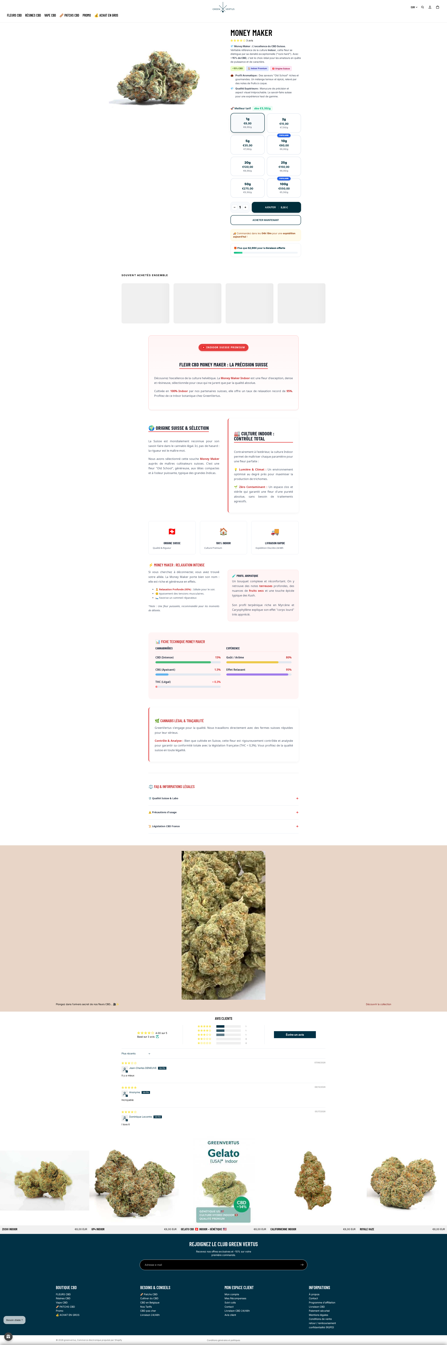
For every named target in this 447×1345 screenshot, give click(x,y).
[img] (129, 1063)
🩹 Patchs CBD (148, 1294)
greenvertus (70, 1340)
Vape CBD (62, 1302)
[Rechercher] (422, 7)
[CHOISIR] (84, 1220)
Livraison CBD (317, 1306)
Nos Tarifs (146, 1306)
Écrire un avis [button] (295, 1034)
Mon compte (232, 1294)
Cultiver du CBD (149, 1298)
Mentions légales (318, 1314)
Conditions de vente (320, 1318)
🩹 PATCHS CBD (65, 1306)
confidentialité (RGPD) (321, 1327)
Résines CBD (63, 1298)
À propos (314, 1294)
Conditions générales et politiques (223, 1340)
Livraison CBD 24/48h (237, 1310)
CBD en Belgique (149, 1302)
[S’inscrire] (302, 1265)
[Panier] (437, 7)
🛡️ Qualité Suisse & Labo (163, 798)
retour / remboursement (322, 1322)
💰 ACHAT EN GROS (67, 1314)
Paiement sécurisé (319, 1310)
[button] (238, 40)
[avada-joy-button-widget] (8, 1336)
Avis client (230, 1314)
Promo (59, 1310)
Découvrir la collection (378, 1004)
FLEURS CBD (63, 1294)
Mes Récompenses (235, 1298)
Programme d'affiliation (322, 1302)
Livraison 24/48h (150, 1314)
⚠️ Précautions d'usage (162, 812)
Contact (229, 1306)
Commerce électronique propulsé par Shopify (99, 1340)
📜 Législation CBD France (164, 826)
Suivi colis (230, 1302)
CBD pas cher (148, 1310)
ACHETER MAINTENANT (265, 220)
